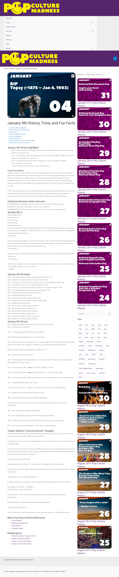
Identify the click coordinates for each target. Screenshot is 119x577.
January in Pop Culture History (21, 538)
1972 (98, 333)
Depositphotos (20, 571)
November (91, 359)
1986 (92, 337)
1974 (80, 337)
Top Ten (102, 373)
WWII (80, 377)
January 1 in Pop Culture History (21, 541)
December (98, 346)
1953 (80, 329)
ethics (107, 346)
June (86, 354)
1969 (87, 333)
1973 (105, 333)
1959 (86, 329)
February (82, 350)
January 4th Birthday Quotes (16, 134)
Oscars (81, 364)
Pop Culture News (32, 571)
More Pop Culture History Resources (19, 142)
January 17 (30, 367)
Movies (82, 359)
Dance (90, 346)
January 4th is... (13, 132)
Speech (81, 373)
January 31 (30, 372)
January (102, 350)
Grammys (91, 350)
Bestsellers (90, 341)
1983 (86, 337)
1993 (98, 337)
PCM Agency (29, 560)
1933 (99, 325)
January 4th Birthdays (14, 136)
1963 (80, 333)
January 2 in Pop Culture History (21, 544)
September (99, 368)
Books (99, 342)
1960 (93, 329)
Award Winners (16, 526)
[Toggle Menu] (92, 22)
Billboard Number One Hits (20, 523)
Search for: (81, 74)
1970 (92, 333)
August (81, 342)
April (105, 337)
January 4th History (14, 138)
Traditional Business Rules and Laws (19, 130)
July (80, 354)
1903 (80, 325)
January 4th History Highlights (17, 128)
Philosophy (92, 364)
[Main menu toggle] (115, 59)
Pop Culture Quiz (85, 368)
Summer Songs (90, 373)
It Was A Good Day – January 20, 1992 (23, 536)
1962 (105, 329)
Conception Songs (17, 528)
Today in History (17, 520)
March (94, 354)
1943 (105, 325)
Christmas (82, 346)
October (102, 359)
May (101, 354)
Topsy (63, 155)
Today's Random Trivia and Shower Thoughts (21, 140)
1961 (99, 329)
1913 (86, 325)
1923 (92, 325)
